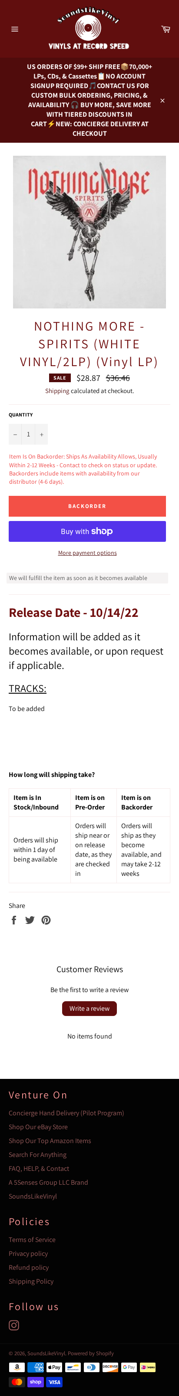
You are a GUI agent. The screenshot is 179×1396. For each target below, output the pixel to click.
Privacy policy (28, 1253)
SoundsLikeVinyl (33, 1196)
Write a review (89, 1008)
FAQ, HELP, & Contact (39, 1168)
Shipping (57, 391)
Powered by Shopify (91, 1353)
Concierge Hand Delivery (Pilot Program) (66, 1112)
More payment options (87, 553)
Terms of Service (32, 1239)
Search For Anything (37, 1154)
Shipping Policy (31, 1281)
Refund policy (29, 1267)
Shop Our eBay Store (38, 1126)
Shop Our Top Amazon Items (50, 1140)
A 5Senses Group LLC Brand (48, 1182)
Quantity (21, 414)
